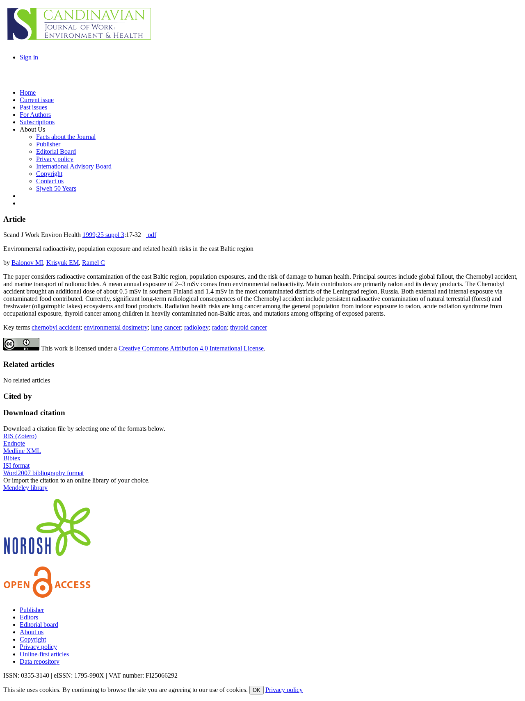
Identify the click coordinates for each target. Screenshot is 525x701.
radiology (196, 327)
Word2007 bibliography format (43, 472)
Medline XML (22, 450)
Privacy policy (38, 646)
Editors (29, 617)
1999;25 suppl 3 (103, 234)
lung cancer (166, 327)
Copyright (33, 639)
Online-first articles (44, 654)
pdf (151, 234)
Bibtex (12, 458)
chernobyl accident (56, 327)
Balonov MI (27, 262)
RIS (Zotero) (20, 435)
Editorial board (39, 624)
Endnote (14, 443)
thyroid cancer (248, 327)
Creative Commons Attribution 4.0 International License (191, 348)
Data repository (39, 661)
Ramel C (93, 262)
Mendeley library (25, 487)
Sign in (29, 57)
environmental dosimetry (116, 327)
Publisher (32, 609)
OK (256, 690)
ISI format (16, 465)
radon (219, 327)
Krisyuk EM (62, 262)
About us (31, 631)
